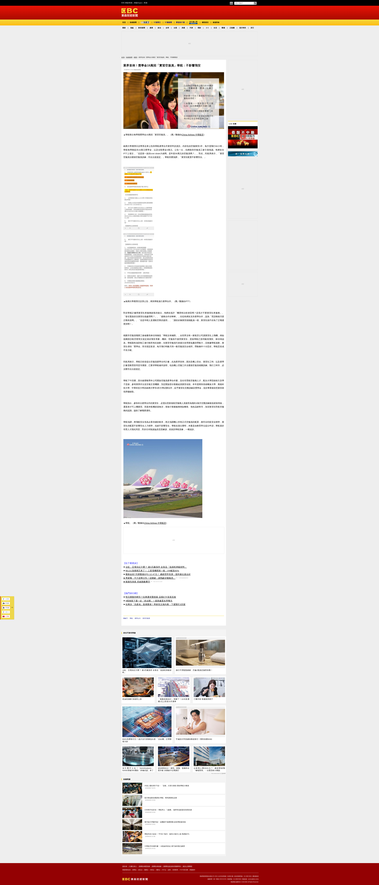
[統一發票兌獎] (243, 156)
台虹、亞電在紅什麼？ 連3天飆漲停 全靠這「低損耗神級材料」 (156, 567)
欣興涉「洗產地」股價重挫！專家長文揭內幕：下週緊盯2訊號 (155, 604)
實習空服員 (146, 618)
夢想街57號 (180, 22)
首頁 (124, 22)
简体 (146, 3)
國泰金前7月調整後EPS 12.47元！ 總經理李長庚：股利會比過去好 (158, 574)
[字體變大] (6, 604)
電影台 (158, 870)
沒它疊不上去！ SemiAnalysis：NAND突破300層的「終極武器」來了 (138, 769)
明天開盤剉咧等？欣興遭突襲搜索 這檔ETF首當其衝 (151, 597)
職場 (223, 28)
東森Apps (138, 3)
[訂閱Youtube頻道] (6, 617)
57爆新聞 (168, 22)
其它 (252, 28)
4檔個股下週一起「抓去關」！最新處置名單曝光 (149, 601)
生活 (215, 28)
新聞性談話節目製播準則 (172, 866)
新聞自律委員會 (144, 866)
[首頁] (129, 12)
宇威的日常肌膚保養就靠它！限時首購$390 (194, 739)
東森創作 (192, 870)
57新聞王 (157, 22)
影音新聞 (141, 28)
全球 (167, 28)
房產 (183, 28)
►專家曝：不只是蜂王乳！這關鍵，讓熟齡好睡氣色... (149, 578)
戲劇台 (146, 870)
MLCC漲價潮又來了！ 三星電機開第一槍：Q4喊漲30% (152, 570)
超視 (169, 870)
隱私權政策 (256, 876)
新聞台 (134, 870)
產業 (151, 28)
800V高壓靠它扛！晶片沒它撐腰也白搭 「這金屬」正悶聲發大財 (147, 740)
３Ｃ (207, 28)
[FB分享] (6, 600)
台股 (175, 28)
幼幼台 (152, 870)
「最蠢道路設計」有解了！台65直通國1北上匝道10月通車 (173, 700)
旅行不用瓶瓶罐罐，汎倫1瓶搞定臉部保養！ (194, 670)
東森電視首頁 (126, 870)
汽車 (191, 28)
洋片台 (164, 870)
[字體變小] (6, 609)
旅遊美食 (216, 22)
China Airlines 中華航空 (193, 135)
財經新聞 (133, 22)
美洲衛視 (175, 870)
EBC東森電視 (126, 3)
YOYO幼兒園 (184, 870)
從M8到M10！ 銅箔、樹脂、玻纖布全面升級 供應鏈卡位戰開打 (173, 769)
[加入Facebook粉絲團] (6, 613)
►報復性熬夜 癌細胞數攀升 (136, 581)
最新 (124, 28)
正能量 (232, 28)
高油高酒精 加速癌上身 (132, 699)
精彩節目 (205, 22)
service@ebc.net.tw (253, 879)
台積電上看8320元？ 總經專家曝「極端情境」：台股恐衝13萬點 (209, 769)
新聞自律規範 (156, 866)
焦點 (132, 28)
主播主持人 (133, 866)
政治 (159, 28)
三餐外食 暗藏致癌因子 (203, 699)
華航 (131, 618)
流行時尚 (242, 28)
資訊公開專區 (187, 866)
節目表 (124, 866)
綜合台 (140, 870)
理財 (199, 28)
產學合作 (138, 618)
